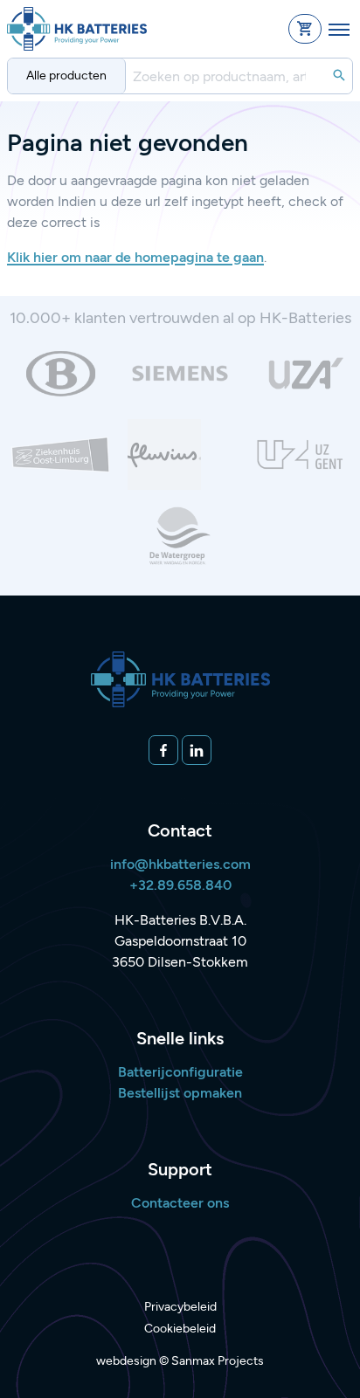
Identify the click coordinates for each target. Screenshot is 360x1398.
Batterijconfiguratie (180, 1072)
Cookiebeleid (180, 1328)
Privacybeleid (180, 1306)
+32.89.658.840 (180, 885)
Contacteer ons (180, 1203)
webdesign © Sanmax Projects (180, 1360)
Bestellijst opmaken (180, 1093)
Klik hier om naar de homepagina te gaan (135, 257)
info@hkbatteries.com (180, 864)
